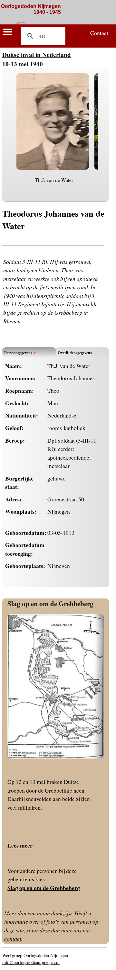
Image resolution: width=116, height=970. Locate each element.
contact (12, 938)
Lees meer (20, 845)
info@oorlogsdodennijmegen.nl (31, 962)
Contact (99, 33)
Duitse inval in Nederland (36, 54)
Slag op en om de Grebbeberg (50, 603)
